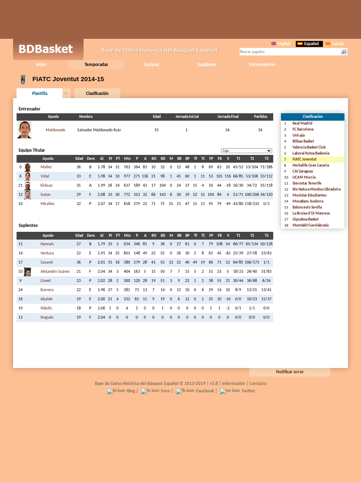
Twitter (248, 391)
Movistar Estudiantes (309, 196)
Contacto (258, 383)
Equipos (151, 64)
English (284, 44)
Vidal (45, 176)
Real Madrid (302, 124)
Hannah (47, 244)
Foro (165, 391)
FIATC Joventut (305, 160)
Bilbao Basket (303, 142)
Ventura (47, 253)
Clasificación (97, 93)
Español (311, 44)
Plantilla (39, 93)
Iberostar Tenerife (307, 184)
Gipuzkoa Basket (306, 220)
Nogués (47, 317)
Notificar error (290, 372)
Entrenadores (262, 64)
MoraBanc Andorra (308, 202)
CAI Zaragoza (303, 172)
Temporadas (96, 64)
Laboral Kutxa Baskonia (311, 154)
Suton (45, 195)
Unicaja (299, 136)
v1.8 (214, 383)
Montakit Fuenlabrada (311, 226)
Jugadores (206, 64)
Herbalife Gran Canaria (311, 166)
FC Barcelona (303, 130)
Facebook (205, 391)
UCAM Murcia (304, 178)
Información (233, 383)
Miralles (48, 204)
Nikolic (46, 308)
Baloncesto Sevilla (307, 208)
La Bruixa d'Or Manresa (311, 214)
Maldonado (55, 130)
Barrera (47, 290)
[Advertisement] (180, 19)
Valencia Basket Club (309, 148)
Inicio (41, 64)
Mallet (46, 167)
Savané (47, 262)
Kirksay (47, 185)
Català (338, 44)
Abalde (47, 299)
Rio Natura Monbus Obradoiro (317, 190)
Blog (131, 391)
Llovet (46, 281)
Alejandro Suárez (55, 272)
